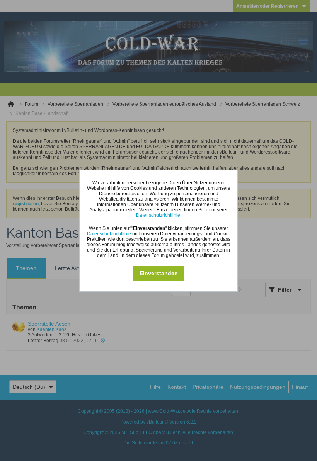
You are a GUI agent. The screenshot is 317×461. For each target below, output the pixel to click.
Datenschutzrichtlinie (158, 215)
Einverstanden (159, 273)
